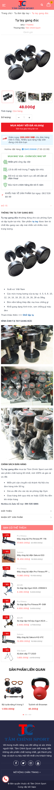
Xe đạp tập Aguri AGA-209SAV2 (32, 588)
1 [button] (23, 714)
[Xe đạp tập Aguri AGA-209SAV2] (8, 588)
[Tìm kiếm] (42, 5)
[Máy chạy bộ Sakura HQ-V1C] (8, 638)
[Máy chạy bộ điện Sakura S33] (8, 556)
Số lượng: (6, 117)
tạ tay (35, 221)
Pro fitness (21, 536)
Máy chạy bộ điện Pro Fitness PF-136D (32, 571)
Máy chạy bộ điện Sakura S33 (30, 555)
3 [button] (29, 714)
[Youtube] (38, 763)
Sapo (33, 787)
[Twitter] (23, 763)
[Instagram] (30, 763)
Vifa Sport (21, 651)
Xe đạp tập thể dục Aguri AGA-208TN (31, 621)
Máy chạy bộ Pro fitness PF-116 (31, 539)
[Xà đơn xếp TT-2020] (8, 654)
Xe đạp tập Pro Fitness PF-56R (31, 604)
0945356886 (30, 149)
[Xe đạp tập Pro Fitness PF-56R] (8, 605)
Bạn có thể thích (14, 527)
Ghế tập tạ (28, 315)
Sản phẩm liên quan (27, 670)
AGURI (20, 585)
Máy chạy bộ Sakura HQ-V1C (30, 637)
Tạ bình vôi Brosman (37, 704)
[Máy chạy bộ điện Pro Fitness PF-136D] (8, 572)
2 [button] (26, 714)
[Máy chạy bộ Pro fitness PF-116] (8, 539)
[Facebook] (16, 763)
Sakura (20, 552)
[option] (27, 62)
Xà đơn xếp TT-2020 (26, 653)
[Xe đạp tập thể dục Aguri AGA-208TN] (8, 621)
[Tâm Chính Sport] (22, 5)
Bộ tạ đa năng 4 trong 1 (13, 704)
